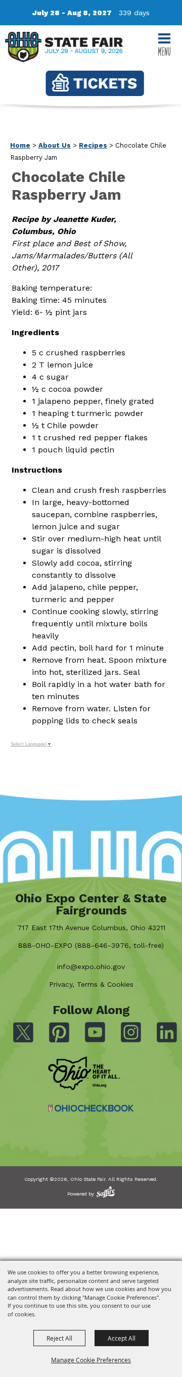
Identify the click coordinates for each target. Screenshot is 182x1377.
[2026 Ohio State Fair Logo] (64, 49)
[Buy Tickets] (95, 83)
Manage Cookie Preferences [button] (91, 1360)
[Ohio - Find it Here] (84, 1074)
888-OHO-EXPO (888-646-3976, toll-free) (91, 945)
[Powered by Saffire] (106, 1192)
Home (20, 145)
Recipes (93, 145)
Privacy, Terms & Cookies (91, 984)
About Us (54, 145)
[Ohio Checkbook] (91, 1108)
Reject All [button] (59, 1338)
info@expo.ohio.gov (91, 966)
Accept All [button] (121, 1338)
